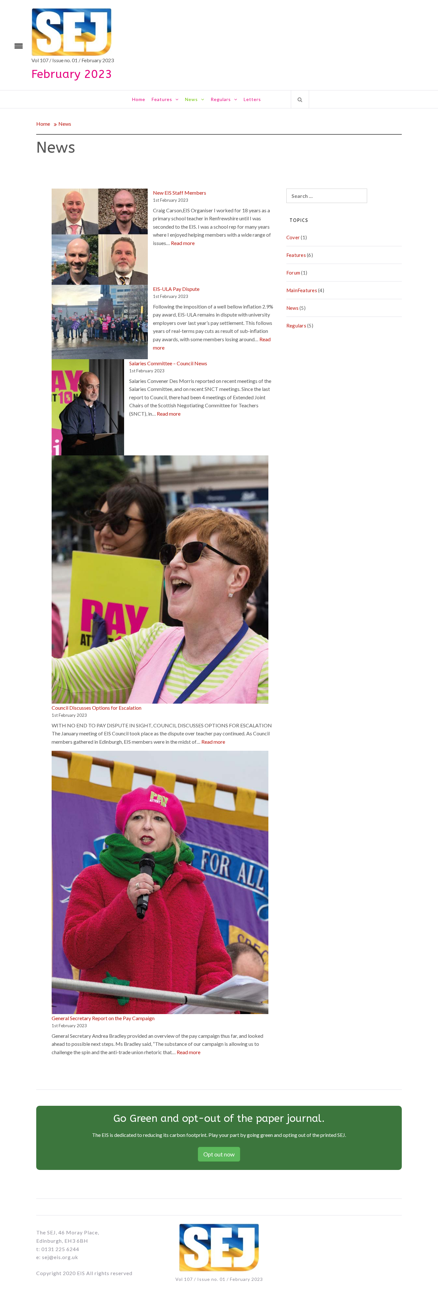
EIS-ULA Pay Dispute (176, 289)
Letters (252, 99)
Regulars (221, 99)
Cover (293, 237)
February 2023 (71, 74)
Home (138, 99)
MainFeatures (301, 290)
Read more (183, 243)
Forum (293, 272)
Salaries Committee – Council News (168, 363)
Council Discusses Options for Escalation (96, 708)
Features (162, 99)
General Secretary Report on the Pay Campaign (103, 1018)
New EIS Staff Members (179, 193)
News (191, 99)
